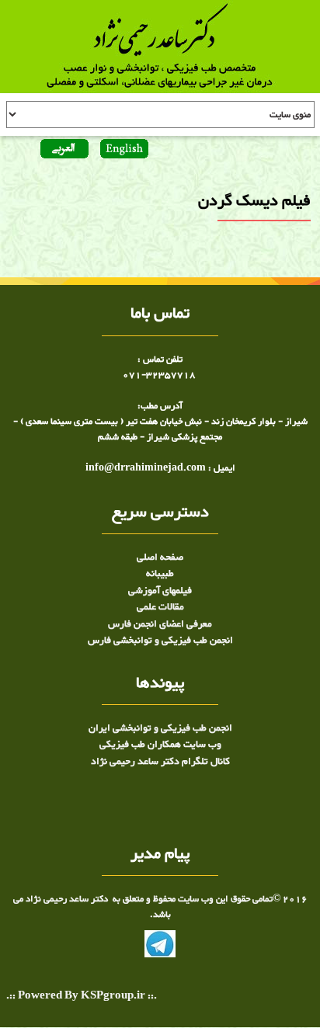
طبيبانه (160, 573)
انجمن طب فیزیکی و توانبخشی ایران (160, 728)
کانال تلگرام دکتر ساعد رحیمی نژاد (160, 761)
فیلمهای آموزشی (160, 591)
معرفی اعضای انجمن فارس (160, 624)
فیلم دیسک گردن (280, 256)
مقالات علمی (160, 607)
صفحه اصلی (160, 557)
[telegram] (160, 947)
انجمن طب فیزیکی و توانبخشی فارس (160, 640)
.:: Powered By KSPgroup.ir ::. (81, 996)
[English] (122, 150)
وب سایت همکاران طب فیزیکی (160, 744)
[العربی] (64, 150)
